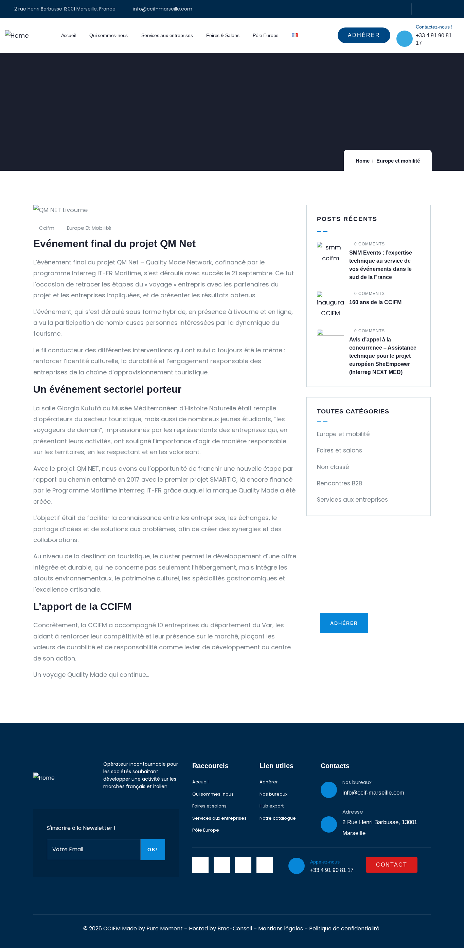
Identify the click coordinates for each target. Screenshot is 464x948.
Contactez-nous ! (434, 27)
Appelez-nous (325, 862)
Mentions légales (280, 928)
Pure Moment (164, 928)
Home (363, 161)
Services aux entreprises (352, 500)
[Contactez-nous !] (404, 39)
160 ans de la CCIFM (375, 302)
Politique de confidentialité (344, 928)
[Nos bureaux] (329, 790)
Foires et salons (339, 450)
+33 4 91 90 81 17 (332, 870)
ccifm (46, 227)
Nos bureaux (357, 782)
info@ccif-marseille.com (373, 792)
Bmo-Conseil (234, 928)
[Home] (17, 35)
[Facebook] (419, 8)
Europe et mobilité (398, 161)
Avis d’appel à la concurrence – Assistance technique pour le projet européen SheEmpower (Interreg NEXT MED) (382, 356)
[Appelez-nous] (296, 866)
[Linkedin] (432, 8)
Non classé (333, 467)
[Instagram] (444, 8)
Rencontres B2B (339, 483)
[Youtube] (456, 8)
